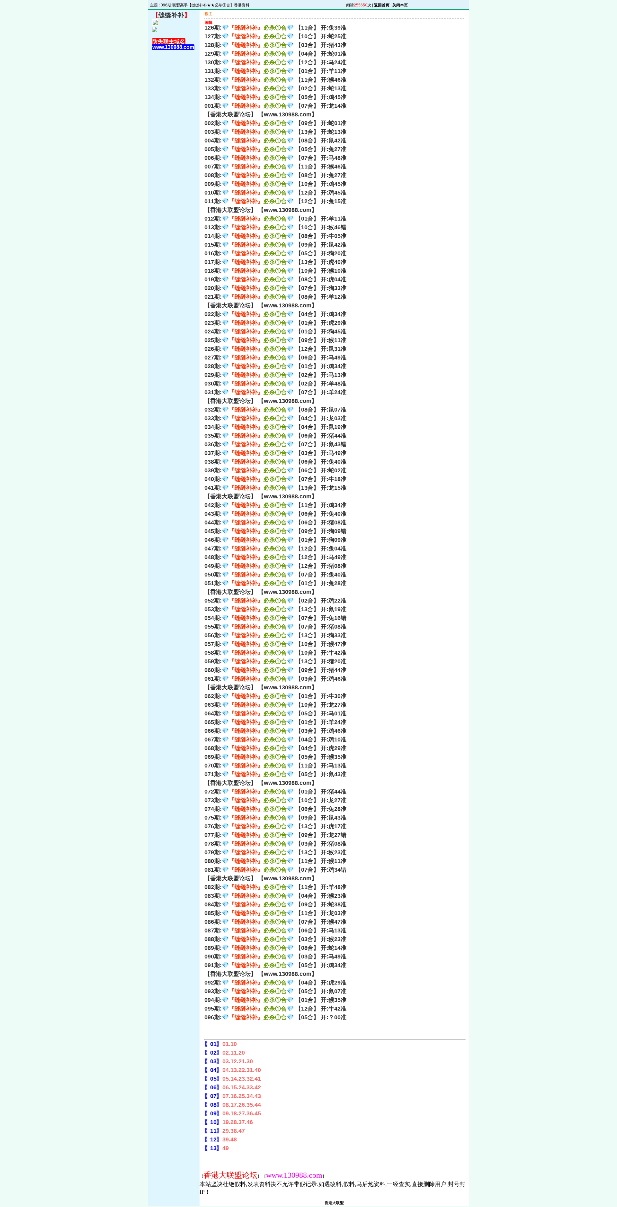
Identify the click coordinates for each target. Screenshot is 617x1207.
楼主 (208, 14)
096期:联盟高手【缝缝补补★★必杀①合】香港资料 (205, 5)
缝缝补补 (171, 15)
